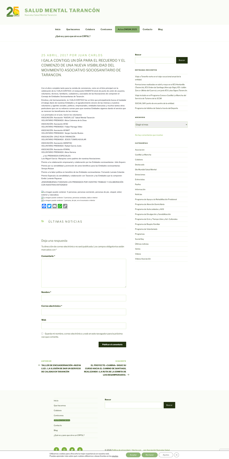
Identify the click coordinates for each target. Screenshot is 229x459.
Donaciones (140, 174)
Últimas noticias (65, 221)
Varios (137, 249)
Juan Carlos (90, 55)
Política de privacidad (121, 450)
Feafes (138, 184)
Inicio (58, 29)
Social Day (139, 239)
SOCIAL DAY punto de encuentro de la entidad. (154, 103)
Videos (138, 254)
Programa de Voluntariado (146, 229)
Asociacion (139, 150)
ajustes (115, 456)
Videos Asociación (143, 259)
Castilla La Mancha (143, 154)
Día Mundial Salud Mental (146, 169)
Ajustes (166, 455)
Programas (140, 234)
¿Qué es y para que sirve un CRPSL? (73, 36)
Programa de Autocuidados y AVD (149, 209)
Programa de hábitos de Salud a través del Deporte (156, 108)
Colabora (90, 29)
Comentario (48, 256)
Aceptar (133, 455)
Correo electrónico (51, 306)
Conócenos (106, 29)
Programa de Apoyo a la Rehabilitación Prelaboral (156, 199)
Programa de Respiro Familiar (147, 224)
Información (140, 189)
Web (43, 320)
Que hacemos (73, 29)
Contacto (147, 29)
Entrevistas (140, 179)
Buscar (138, 54)
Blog (160, 29)
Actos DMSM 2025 (127, 29)
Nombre (46, 292)
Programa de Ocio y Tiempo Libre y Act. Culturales (156, 219)
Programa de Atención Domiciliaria (149, 204)
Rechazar (150, 455)
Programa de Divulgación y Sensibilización (153, 214)
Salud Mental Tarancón (62, 10)
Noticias (138, 194)
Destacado (139, 164)
